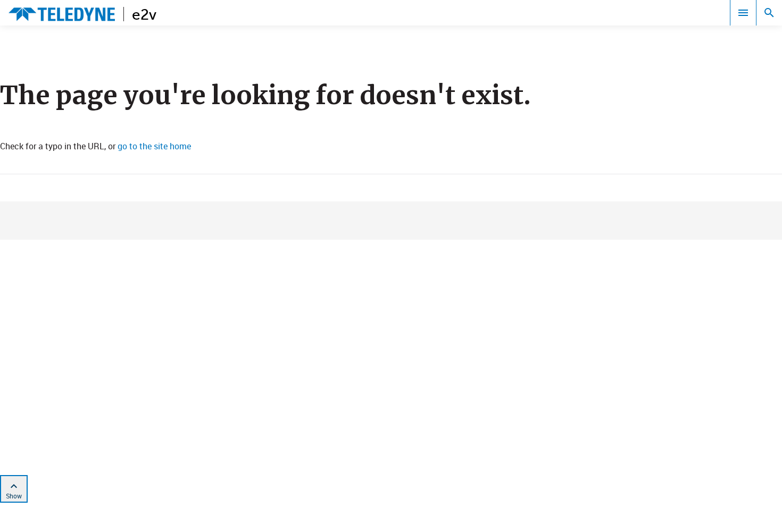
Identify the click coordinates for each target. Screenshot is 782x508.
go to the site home (154, 146)
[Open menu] (743, 13)
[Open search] (769, 13)
